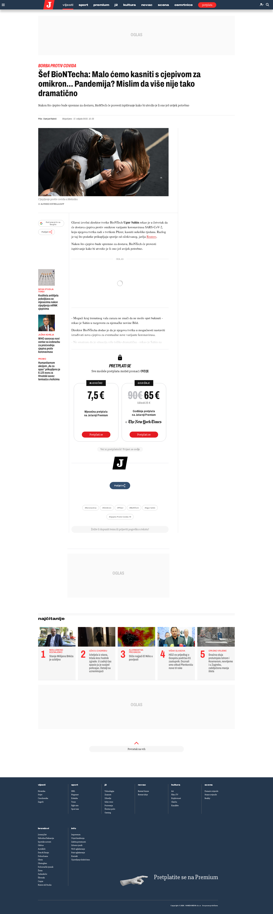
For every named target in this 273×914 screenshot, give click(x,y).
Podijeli (45, 232)
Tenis (73, 802)
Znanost (108, 794)
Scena (163, 4)
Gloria (40, 859)
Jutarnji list (42, 834)
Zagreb (41, 802)
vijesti (42, 785)
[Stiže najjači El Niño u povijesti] (136, 637)
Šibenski (41, 877)
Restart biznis (143, 791)
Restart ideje (143, 794)
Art (172, 791)
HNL (73, 791)
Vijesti (68, 4)
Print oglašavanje (78, 852)
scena (209, 785)
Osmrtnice (183, 4)
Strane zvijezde (211, 794)
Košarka (74, 798)
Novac (147, 4)
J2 (116, 4)
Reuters (151, 236)
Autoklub (42, 849)
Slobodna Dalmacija (46, 838)
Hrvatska (41, 791)
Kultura (129, 4)
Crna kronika (43, 798)
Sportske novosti (44, 842)
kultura (175, 785)
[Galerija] (103, 162)
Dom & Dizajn (43, 852)
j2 (106, 785)
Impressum (75, 834)
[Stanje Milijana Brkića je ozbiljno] (57, 637)
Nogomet (75, 794)
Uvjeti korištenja (77, 838)
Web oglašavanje (78, 849)
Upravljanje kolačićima (80, 859)
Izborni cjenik (76, 845)
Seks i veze (109, 802)
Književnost (176, 798)
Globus (41, 845)
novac (142, 785)
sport (74, 785)
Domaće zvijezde (211, 791)
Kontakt (74, 856)
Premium (101, 4)
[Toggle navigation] (2, 4)
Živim (40, 870)
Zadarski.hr (42, 874)
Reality (207, 798)
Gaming (108, 812)
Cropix (40, 881)
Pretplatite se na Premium (186, 877)
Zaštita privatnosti (78, 842)
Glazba (174, 802)
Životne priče (110, 809)
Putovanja (109, 805)
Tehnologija (109, 791)
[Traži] (267, 4)
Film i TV (174, 794)
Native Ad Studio (45, 885)
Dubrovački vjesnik (45, 867)
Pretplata (207, 5)
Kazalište (175, 805)
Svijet (40, 794)
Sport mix (75, 809)
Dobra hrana (43, 856)
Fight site (75, 805)
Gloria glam (42, 863)
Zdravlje (108, 798)
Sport (83, 4)
